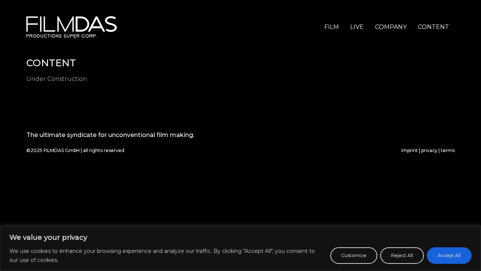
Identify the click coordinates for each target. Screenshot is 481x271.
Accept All (449, 255)
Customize (353, 255)
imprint (409, 150)
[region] (240, 248)
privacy (429, 150)
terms (448, 150)
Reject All (402, 255)
